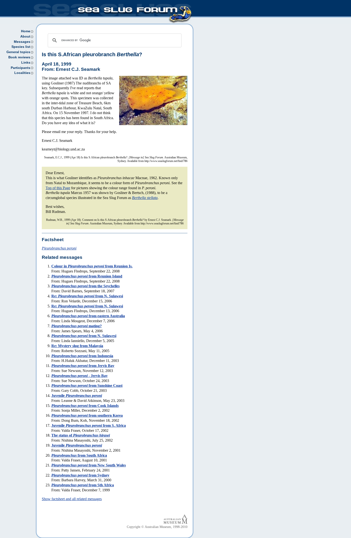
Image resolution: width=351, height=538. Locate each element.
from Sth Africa (82, 485)
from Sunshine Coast (86, 385)
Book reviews (19, 57)
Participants (20, 68)
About (25, 36)
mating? (76, 326)
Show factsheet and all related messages (72, 499)
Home (25, 31)
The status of (80, 435)
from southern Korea (87, 415)
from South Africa (79, 455)
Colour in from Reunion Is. (92, 266)
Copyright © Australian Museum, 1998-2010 (157, 527)
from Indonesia (82, 356)
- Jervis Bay (79, 376)
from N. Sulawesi (83, 336)
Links (25, 62)
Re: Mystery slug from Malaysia (77, 346)
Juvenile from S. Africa (88, 425)
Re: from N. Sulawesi (87, 296)
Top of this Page (58, 188)
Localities (22, 73)
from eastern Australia (88, 316)
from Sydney (80, 475)
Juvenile (76, 396)
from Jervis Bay (82, 366)
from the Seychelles (85, 286)
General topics (18, 52)
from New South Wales (88, 465)
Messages (22, 42)
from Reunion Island (86, 276)
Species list (20, 47)
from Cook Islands (85, 406)
